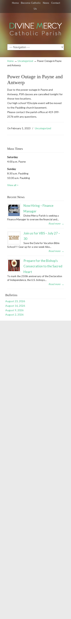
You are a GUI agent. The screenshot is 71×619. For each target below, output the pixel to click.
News (46, 3)
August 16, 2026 (15, 305)
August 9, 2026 (14, 310)
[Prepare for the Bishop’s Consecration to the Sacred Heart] (14, 265)
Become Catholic (31, 3)
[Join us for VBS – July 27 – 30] (14, 238)
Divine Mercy (35, 28)
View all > (13, 185)
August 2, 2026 (14, 314)
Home (15, 3)
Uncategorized (25, 61)
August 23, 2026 (15, 301)
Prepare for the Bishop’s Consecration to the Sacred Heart (42, 266)
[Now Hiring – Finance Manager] (14, 210)
